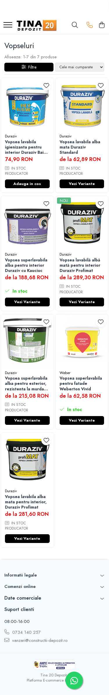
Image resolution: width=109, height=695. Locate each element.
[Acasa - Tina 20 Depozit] (36, 25)
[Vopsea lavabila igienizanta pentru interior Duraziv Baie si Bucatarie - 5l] (27, 104)
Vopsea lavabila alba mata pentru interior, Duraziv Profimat (26, 502)
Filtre (31, 67)
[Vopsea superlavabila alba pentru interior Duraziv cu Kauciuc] (27, 222)
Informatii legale (20, 575)
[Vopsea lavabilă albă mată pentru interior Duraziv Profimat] (82, 222)
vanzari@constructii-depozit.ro (39, 641)
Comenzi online (20, 586)
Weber (65, 373)
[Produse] (8, 25)
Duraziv (11, 136)
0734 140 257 (26, 632)
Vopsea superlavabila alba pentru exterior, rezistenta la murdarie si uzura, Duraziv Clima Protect (27, 384)
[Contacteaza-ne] (90, 25)
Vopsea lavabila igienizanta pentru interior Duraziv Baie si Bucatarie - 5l (25, 147)
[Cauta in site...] (75, 25)
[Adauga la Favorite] (46, 85)
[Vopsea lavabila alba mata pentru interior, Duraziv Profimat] (27, 459)
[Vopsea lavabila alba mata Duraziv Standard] (82, 104)
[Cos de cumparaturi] (102, 25)
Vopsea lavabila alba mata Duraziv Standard (80, 147)
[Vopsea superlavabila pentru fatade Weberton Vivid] (82, 340)
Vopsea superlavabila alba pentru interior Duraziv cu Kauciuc (26, 265)
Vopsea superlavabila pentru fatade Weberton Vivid (81, 384)
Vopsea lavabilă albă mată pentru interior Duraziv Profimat (80, 265)
